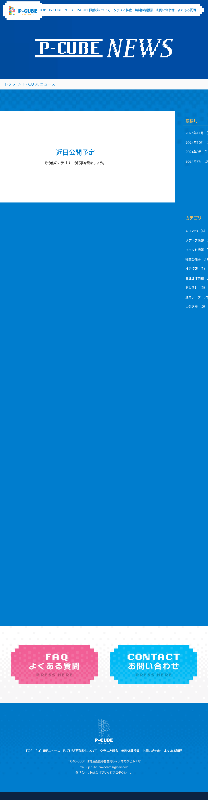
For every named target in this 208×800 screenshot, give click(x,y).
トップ (11, 84)
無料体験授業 (144, 10)
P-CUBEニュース (61, 10)
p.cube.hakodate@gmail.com (108, 767)
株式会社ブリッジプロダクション (111, 772)
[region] (54, 664)
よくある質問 (187, 10)
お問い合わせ (165, 10)
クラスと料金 (123, 10)
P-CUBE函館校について (93, 10)
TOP (42, 10)
